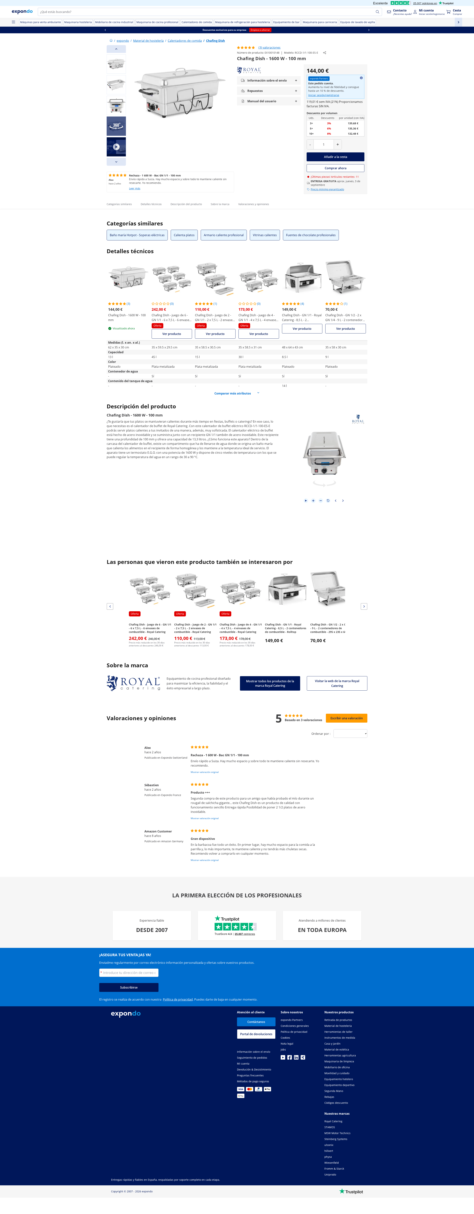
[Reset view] (328, 500)
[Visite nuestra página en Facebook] (289, 1058)
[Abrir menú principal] (13, 22)
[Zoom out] (320, 500)
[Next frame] (343, 500)
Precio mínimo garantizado (327, 189)
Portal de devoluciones (256, 1034)
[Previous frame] (335, 500)
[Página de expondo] (111, 41)
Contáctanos (256, 1022)
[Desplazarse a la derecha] (368, 29)
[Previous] (116, 49)
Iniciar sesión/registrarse (323, 95)
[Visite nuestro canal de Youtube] (283, 1058)
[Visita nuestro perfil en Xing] (303, 1058)
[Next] (116, 162)
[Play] (306, 500)
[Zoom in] (313, 500)
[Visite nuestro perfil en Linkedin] (296, 1058)
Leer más (134, 188)
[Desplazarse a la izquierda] (105, 29)
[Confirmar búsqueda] (377, 12)
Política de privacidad (178, 999)
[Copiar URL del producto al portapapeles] (324, 52)
